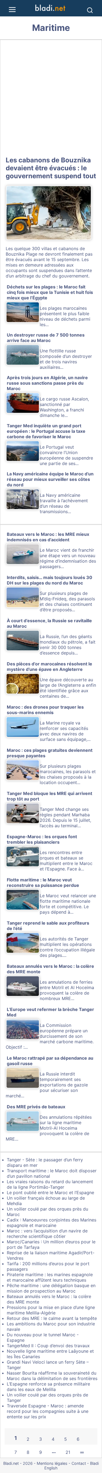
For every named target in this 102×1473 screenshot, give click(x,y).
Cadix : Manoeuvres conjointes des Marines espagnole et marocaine (51, 1222)
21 (68, 1452)
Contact (79, 1463)
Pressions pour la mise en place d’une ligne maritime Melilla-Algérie (51, 1310)
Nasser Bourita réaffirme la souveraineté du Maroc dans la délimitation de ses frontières (52, 1375)
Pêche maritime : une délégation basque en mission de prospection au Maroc (51, 1288)
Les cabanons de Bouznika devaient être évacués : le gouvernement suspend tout (51, 168)
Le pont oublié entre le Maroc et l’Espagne (50, 1192)
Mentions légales (52, 1463)
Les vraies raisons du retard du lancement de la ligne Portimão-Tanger (50, 1184)
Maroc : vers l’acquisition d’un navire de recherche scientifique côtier (47, 1233)
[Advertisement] (51, 97)
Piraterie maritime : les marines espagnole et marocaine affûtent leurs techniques (50, 1277)
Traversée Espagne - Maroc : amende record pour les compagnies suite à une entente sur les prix (47, 1411)
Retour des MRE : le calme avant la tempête (52, 1318)
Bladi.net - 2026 (18, 1463)
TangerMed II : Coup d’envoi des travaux (48, 1345)
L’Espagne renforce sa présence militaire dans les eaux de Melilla (48, 1386)
